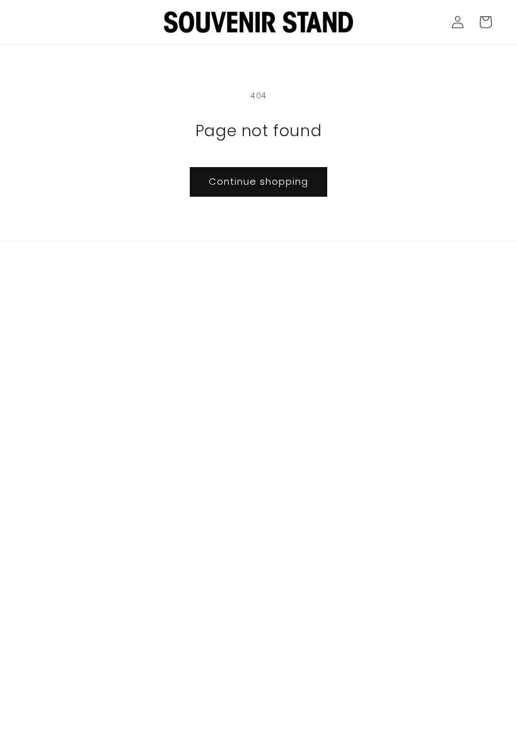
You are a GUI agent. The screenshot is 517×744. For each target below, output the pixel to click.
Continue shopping (258, 181)
